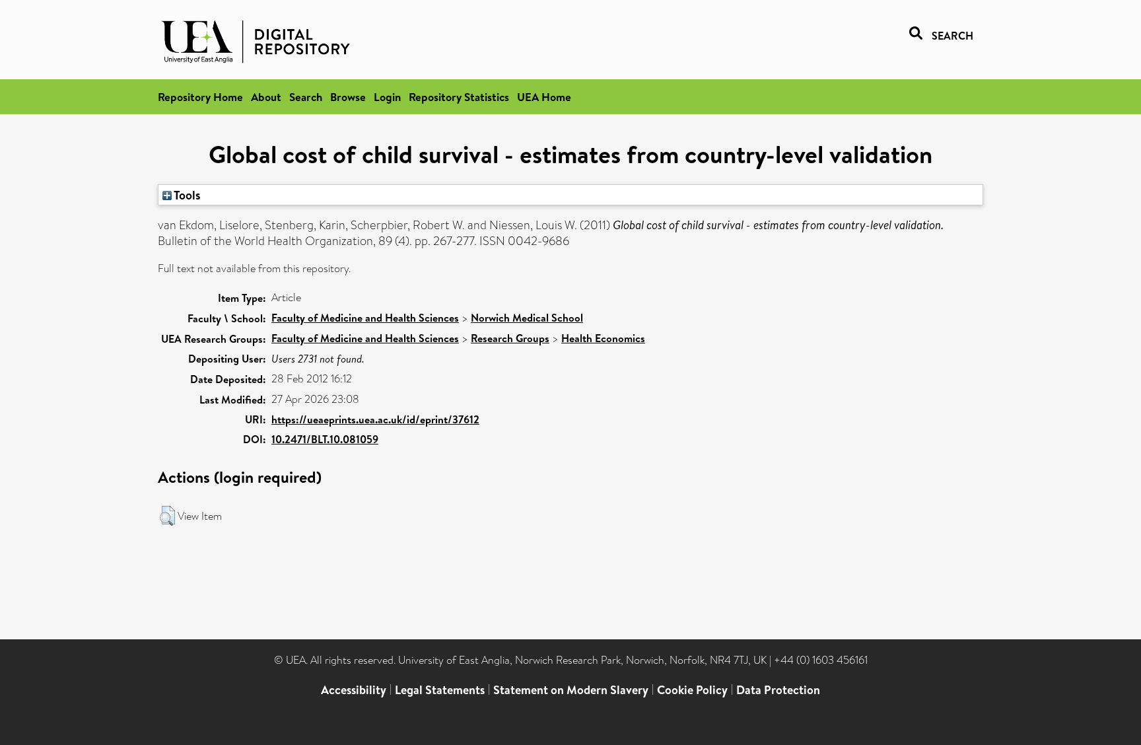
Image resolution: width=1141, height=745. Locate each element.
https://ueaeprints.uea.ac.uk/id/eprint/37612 (375, 419)
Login (387, 96)
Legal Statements (440, 690)
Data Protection (778, 690)
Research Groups (510, 338)
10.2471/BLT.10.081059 (324, 439)
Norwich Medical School (527, 317)
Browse (348, 96)
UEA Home (544, 96)
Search (305, 96)
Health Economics (603, 338)
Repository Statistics (459, 96)
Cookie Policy (692, 690)
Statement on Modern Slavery (570, 690)
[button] (167, 516)
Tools (186, 194)
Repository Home (200, 96)
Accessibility (353, 690)
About (266, 96)
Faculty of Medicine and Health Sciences (365, 317)
